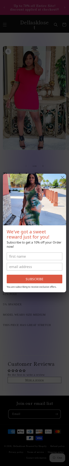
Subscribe (35, 279)
